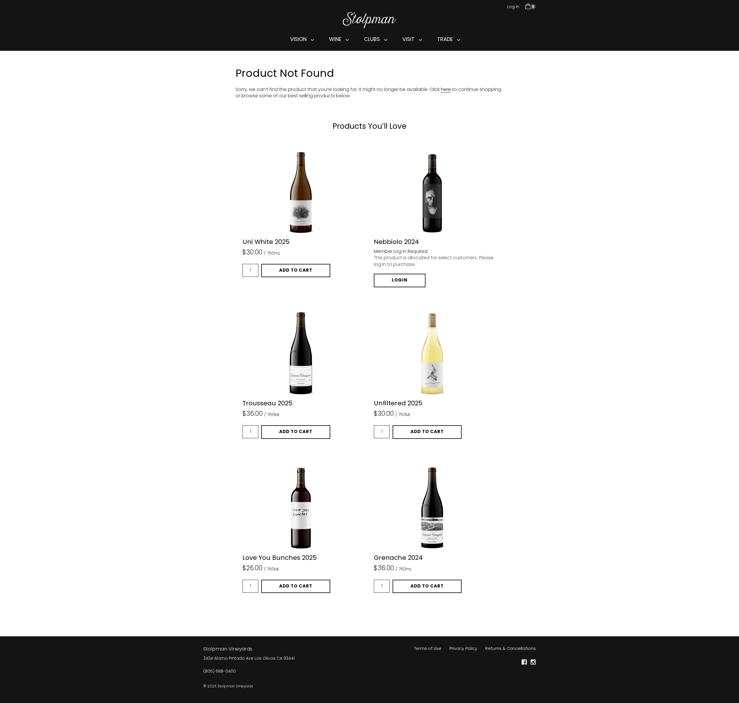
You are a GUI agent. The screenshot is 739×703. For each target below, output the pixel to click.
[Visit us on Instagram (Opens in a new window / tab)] (533, 663)
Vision (298, 40)
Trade (445, 40)
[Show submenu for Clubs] (385, 40)
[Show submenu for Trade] (458, 40)
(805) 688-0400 (219, 672)
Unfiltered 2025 (398, 404)
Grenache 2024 (398, 558)
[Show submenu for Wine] (347, 40)
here (446, 90)
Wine (335, 40)
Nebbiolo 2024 (396, 242)
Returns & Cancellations (510, 649)
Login (400, 280)
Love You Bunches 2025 (279, 558)
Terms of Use (427, 649)
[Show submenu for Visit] (420, 40)
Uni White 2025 (266, 242)
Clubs (372, 40)
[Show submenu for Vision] (312, 40)
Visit (408, 40)
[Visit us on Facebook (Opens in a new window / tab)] (524, 663)
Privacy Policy (463, 649)
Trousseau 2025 (267, 404)
